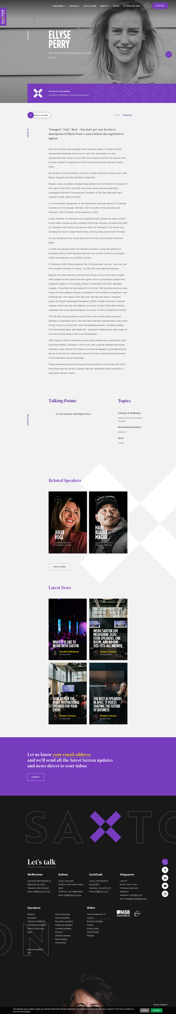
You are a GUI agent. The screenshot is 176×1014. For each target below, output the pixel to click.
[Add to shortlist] (30, 115)
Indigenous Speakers (64, 925)
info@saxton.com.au (41, 891)
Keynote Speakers (59, 91)
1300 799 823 (133, 6)
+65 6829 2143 (135, 895)
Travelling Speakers (63, 928)
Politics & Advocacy (36, 928)
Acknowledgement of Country (96, 916)
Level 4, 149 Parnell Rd (98, 881)
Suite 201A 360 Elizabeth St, (39, 881)
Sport (121, 438)
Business (31, 914)
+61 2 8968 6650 (75, 891)
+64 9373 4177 (105, 888)
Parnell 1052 (94, 884)
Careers (90, 925)
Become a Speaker (95, 921)
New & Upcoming (62, 914)
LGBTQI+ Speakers (63, 935)
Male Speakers (61, 939)
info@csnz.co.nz (101, 891)
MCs (29, 953)
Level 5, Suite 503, (66, 881)
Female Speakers (62, 918)
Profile (117, 115)
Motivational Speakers (79, 95)
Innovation (31, 918)
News (116, 6)
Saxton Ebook (93, 932)
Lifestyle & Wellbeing (58, 95)
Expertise (127, 115)
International (60, 942)
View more (59, 567)
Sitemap (90, 935)
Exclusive (59, 932)
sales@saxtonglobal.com (136, 899)
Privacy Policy (93, 928)
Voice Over (89, 6)
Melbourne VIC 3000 (36, 884)
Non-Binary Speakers (64, 921)
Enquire (160, 6)
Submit (36, 777)
